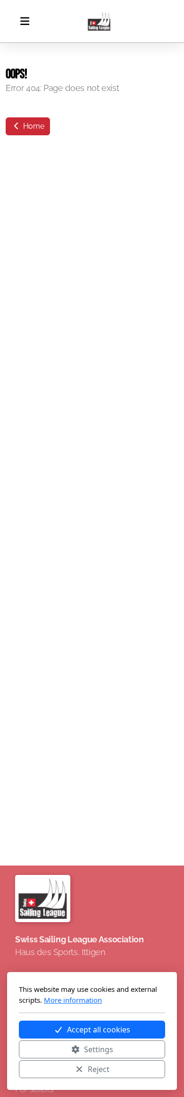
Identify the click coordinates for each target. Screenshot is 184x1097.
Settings (98, 1049)
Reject (98, 1069)
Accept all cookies (98, 1029)
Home (32, 126)
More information (73, 1000)
